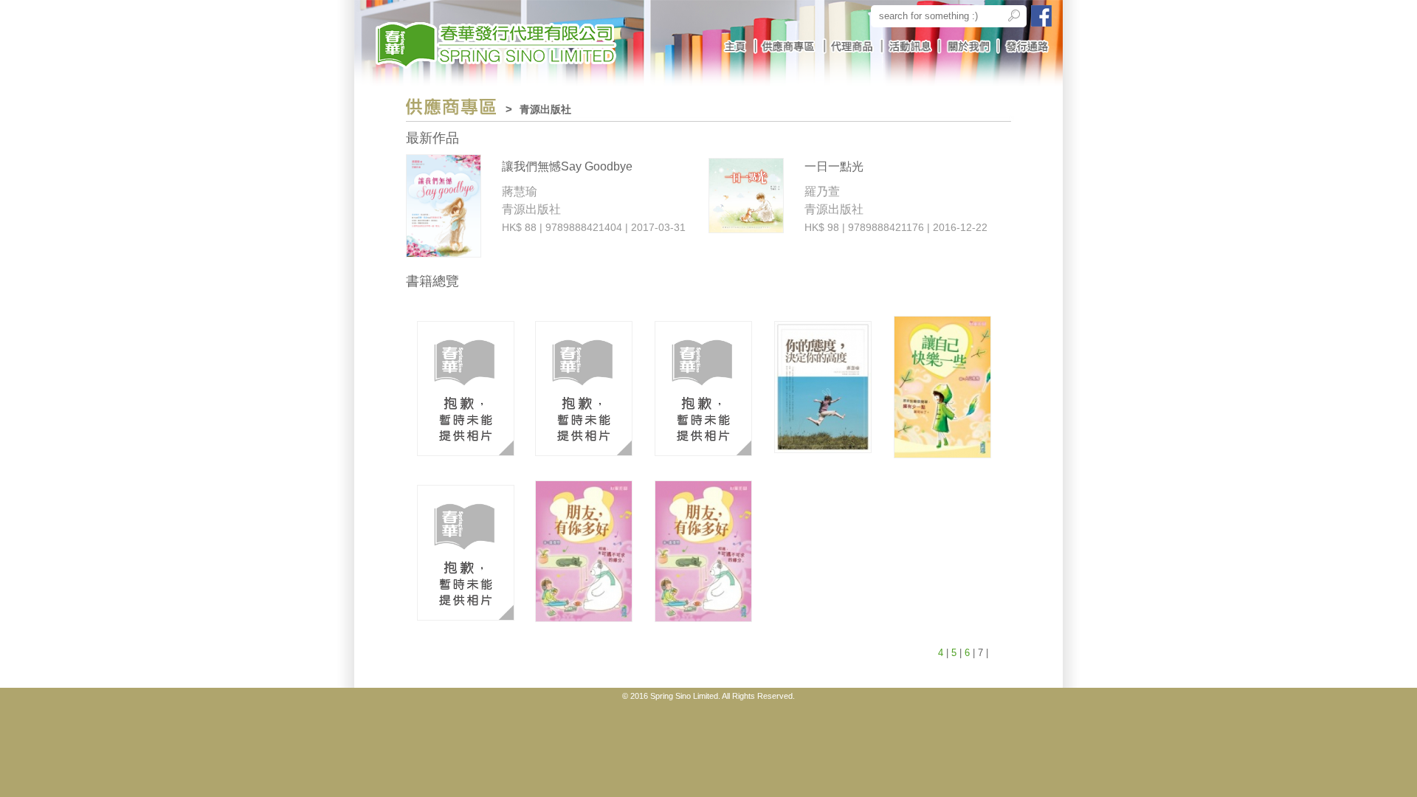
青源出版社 (545, 109)
